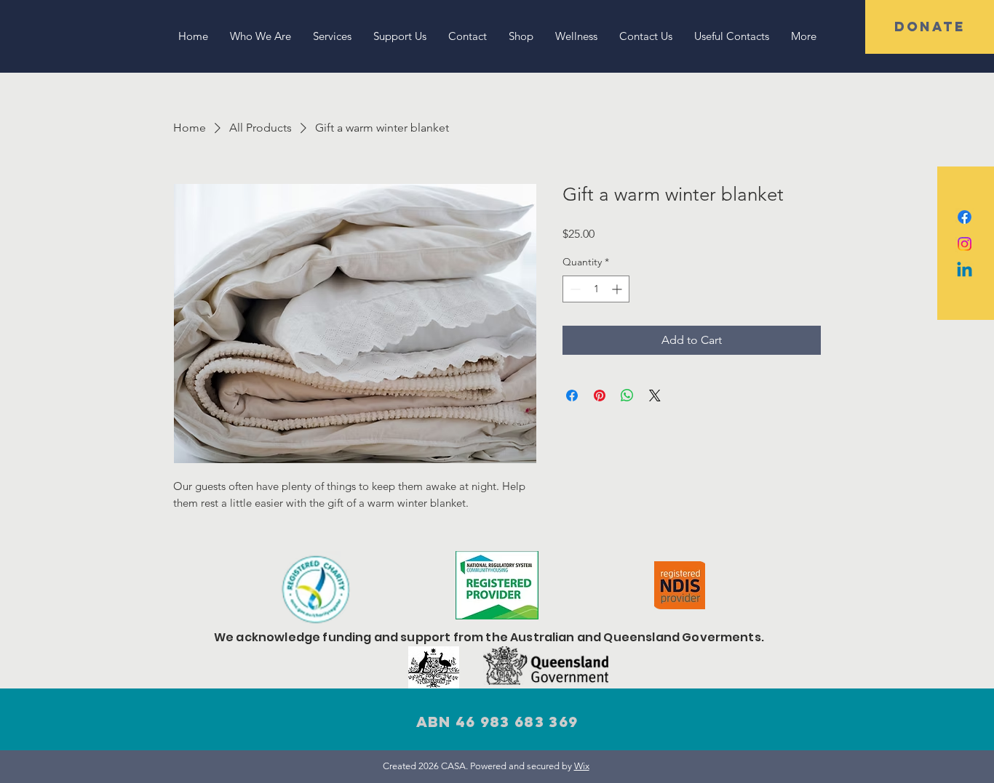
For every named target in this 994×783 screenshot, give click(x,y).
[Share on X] (655, 395)
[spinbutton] (596, 289)
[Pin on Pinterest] (599, 395)
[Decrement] (574, 289)
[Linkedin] (964, 271)
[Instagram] (964, 244)
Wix (581, 765)
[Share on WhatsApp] (627, 395)
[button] (929, 27)
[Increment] (618, 289)
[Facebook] (964, 217)
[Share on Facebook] (572, 395)
